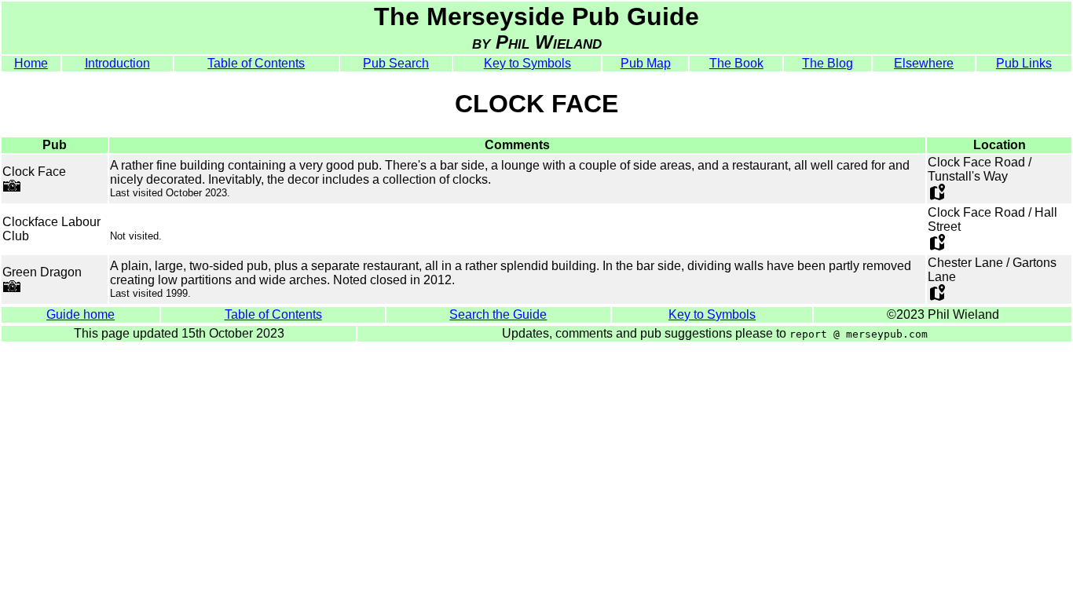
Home (31, 63)
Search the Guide (498, 314)
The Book (736, 63)
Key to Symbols (527, 63)
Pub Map (646, 63)
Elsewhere (924, 63)
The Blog (827, 63)
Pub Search (396, 63)
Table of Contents (256, 63)
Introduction (117, 63)
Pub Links (1024, 63)
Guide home (80, 314)
